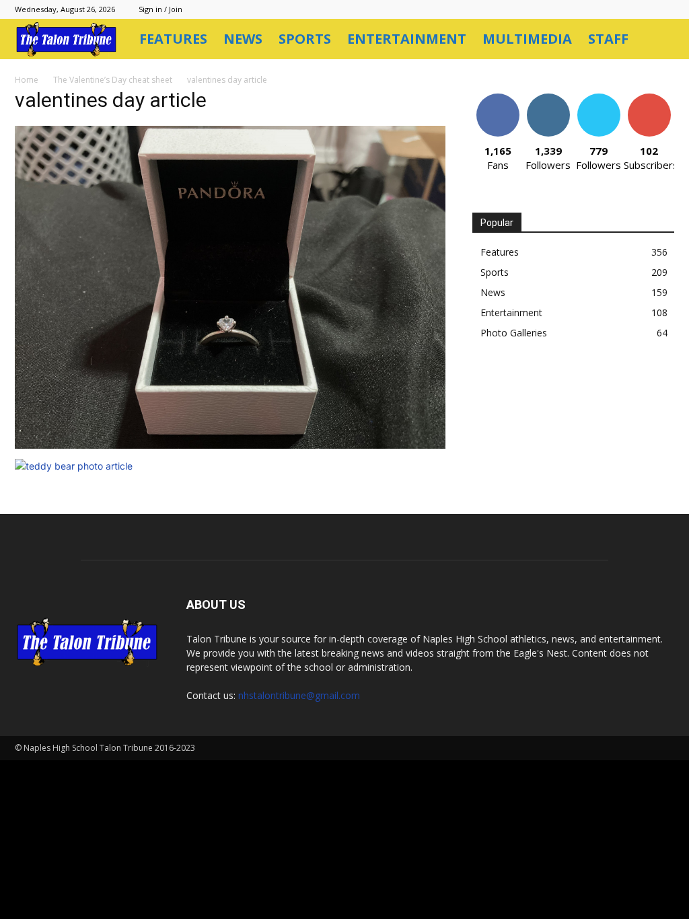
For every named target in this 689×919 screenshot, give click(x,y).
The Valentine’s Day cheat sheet (112, 79)
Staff (608, 39)
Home (26, 79)
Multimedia (527, 39)
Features (173, 39)
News (242, 39)
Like (497, 99)
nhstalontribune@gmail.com (299, 695)
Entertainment (406, 39)
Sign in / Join (160, 9)
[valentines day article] (230, 445)
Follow (548, 99)
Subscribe (649, 99)
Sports (305, 39)
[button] (658, 40)
